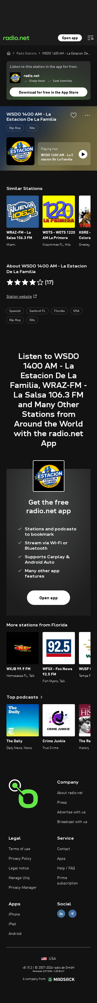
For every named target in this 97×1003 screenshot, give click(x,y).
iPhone (14, 914)
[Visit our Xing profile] (72, 914)
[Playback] (83, 154)
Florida (59, 311)
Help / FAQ (66, 868)
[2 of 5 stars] (17, 282)
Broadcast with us (72, 822)
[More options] (87, 115)
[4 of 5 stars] (32, 282)
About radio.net (70, 793)
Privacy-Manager (23, 888)
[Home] (8, 53)
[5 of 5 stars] (40, 282)
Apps (61, 859)
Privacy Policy (20, 859)
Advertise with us (71, 812)
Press (62, 802)
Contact (63, 849)
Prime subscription (67, 880)
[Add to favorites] (73, 115)
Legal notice (19, 868)
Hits (32, 128)
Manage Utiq (19, 878)
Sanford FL (37, 311)
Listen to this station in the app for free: (43, 67)
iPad (12, 924)
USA (76, 311)
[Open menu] (90, 38)
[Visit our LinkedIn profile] (61, 914)
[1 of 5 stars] (10, 282)
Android (15, 934)
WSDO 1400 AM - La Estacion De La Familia (57, 157)
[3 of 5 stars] (25, 282)
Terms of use (19, 849)
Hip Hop (15, 128)
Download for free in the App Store (48, 92)
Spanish (15, 311)
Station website (19, 297)
